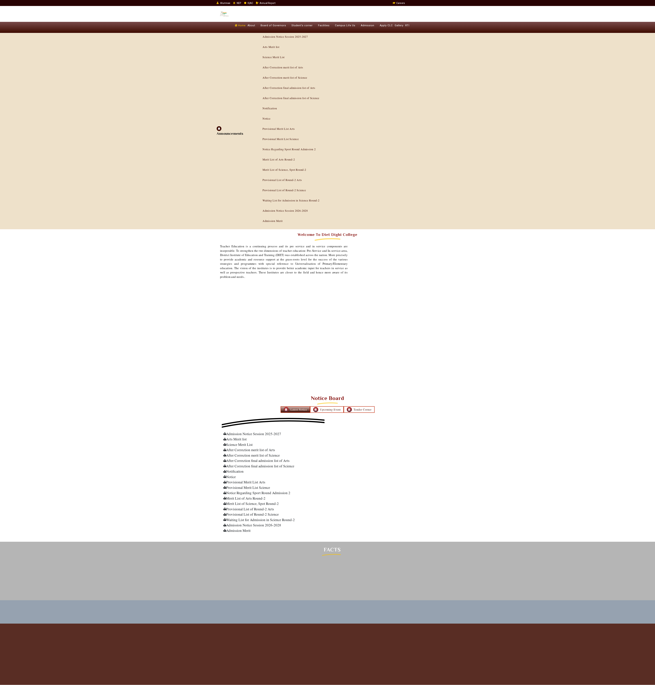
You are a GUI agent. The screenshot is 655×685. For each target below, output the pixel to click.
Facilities (324, 25)
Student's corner (302, 25)
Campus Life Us (345, 25)
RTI (407, 25)
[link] (273, 434)
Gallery (399, 25)
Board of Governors (273, 25)
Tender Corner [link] (363, 409)
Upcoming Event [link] (330, 409)
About (251, 25)
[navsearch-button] (409, 3)
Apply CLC (386, 25)
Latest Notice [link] (298, 409)
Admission (367, 25)
